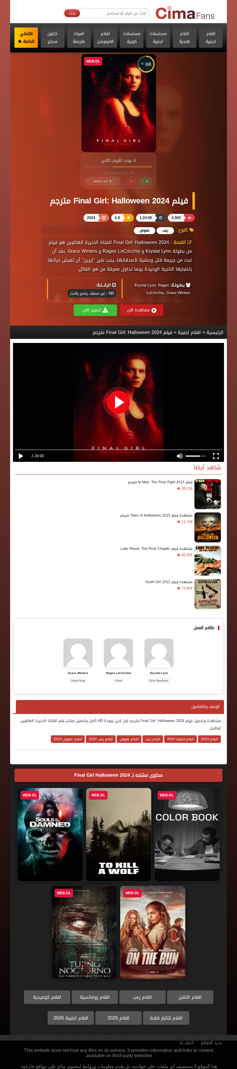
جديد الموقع (212, 1043)
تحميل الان (92, 310)
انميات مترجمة (79, 37)
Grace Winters (78, 673)
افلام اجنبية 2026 (70, 1017)
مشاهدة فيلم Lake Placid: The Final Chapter (156, 548)
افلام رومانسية (95, 997)
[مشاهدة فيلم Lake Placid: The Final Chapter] (206, 560)
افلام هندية (184, 37)
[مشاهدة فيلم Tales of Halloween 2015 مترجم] (206, 527)
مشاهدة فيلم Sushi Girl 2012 (168, 582)
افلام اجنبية (211, 37)
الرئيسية (214, 332)
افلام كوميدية (47, 997)
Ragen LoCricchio (118, 673)
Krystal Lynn (159, 673)
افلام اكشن (190, 997)
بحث (72, 13)
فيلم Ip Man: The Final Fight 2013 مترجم (160, 482)
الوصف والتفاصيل (205, 706)
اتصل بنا (186, 1043)
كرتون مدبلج (52, 37)
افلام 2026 (118, 1017)
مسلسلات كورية (131, 37)
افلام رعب (142, 997)
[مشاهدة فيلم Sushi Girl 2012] (206, 594)
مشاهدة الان (138, 310)
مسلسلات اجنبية (158, 37)
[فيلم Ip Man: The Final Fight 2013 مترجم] (206, 494)
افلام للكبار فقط (166, 1017)
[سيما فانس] (185, 12)
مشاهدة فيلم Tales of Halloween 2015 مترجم (156, 515)
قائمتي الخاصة (27, 37)
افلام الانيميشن (105, 37)
